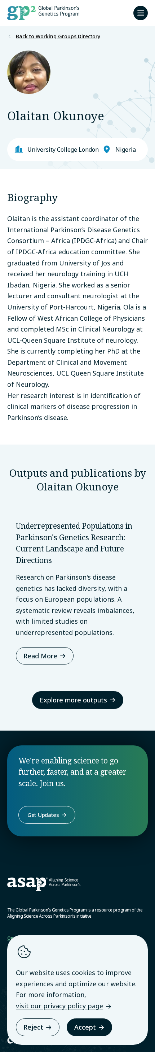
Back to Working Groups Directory (58, 36)
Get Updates (43, 814)
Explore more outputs (73, 700)
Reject (33, 1027)
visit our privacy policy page (59, 1005)
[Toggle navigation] (140, 13)
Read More (40, 655)
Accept (85, 1027)
